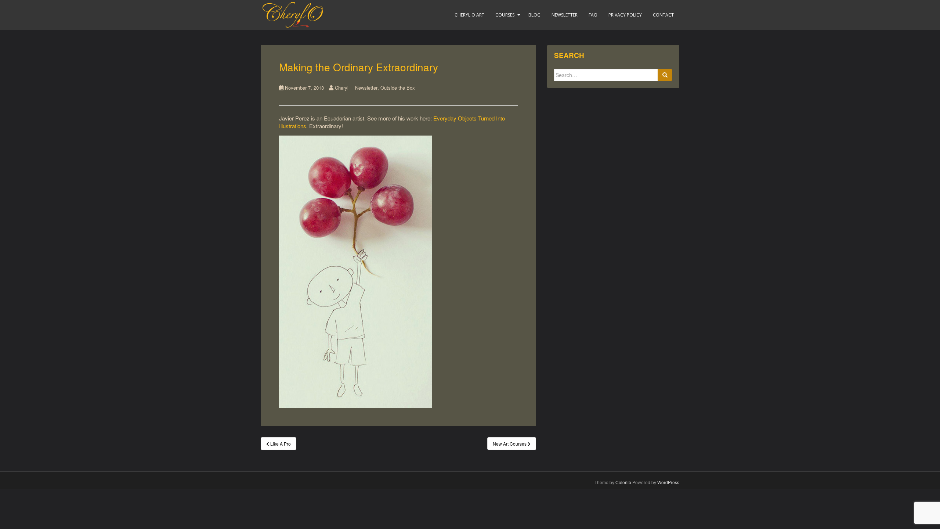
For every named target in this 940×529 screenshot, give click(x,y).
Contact (663, 15)
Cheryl (341, 87)
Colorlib (623, 482)
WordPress (668, 482)
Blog (534, 15)
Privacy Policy (625, 15)
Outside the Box (397, 87)
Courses (504, 15)
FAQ (593, 15)
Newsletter (565, 15)
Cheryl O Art (469, 15)
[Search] (665, 75)
